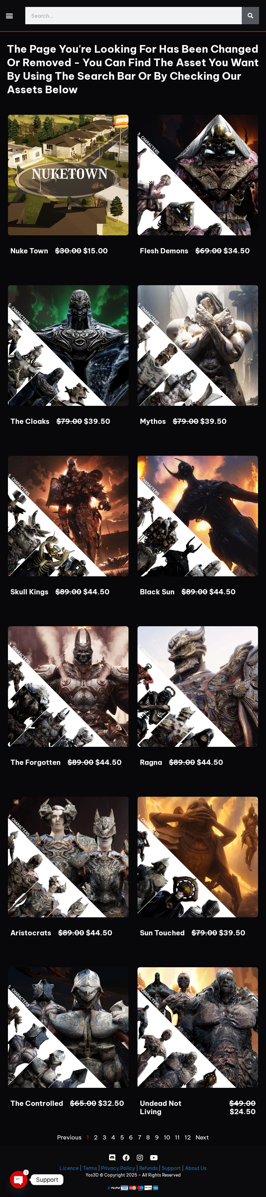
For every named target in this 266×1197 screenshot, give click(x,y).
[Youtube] (154, 1158)
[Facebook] (126, 1158)
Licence (69, 1168)
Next (202, 1137)
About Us (195, 1168)
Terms (90, 1168)
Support (171, 1168)
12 (188, 1137)
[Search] (250, 15)
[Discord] (112, 1158)
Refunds (148, 1168)
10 (167, 1137)
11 (177, 1137)
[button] (9, 15)
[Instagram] (140, 1158)
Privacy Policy (118, 1168)
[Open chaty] (18, 1179)
